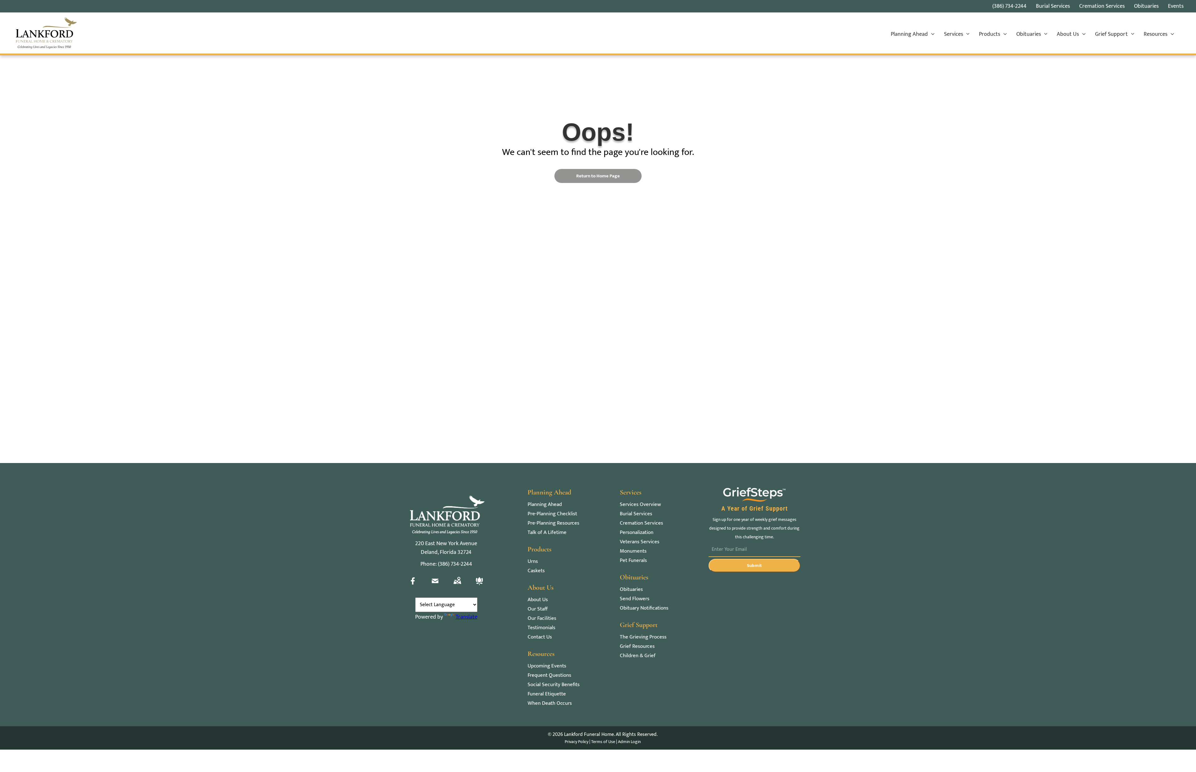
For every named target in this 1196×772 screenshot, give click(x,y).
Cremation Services (641, 523)
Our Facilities (542, 618)
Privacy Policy (576, 741)
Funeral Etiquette (547, 694)
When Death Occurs (550, 703)
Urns (533, 561)
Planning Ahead (545, 504)
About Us (538, 600)
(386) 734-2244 (1009, 6)
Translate (466, 617)
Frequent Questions (549, 675)
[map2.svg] (457, 585)
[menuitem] (912, 34)
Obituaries (631, 589)
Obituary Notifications (644, 608)
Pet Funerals (633, 560)
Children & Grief (638, 656)
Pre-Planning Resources (553, 523)
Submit (754, 565)
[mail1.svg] (435, 585)
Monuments (633, 551)
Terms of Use (603, 741)
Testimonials (541, 628)
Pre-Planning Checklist (552, 514)
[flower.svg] (479, 585)
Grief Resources (637, 646)
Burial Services (636, 514)
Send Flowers (634, 599)
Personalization (636, 532)
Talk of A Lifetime (547, 532)
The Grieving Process (643, 637)
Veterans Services (639, 542)
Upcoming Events (547, 666)
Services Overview (640, 504)
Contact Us (540, 637)
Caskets (536, 571)
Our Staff (538, 609)
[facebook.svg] (413, 585)
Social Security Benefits (554, 685)
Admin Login (629, 741)
